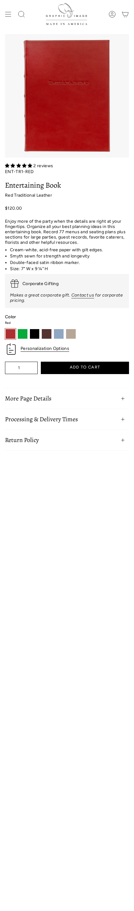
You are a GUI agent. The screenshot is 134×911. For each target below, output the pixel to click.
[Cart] (125, 14)
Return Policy (22, 440)
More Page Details (28, 398)
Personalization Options (45, 348)
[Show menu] (8, 14)
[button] (19, 165)
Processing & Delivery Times (41, 419)
